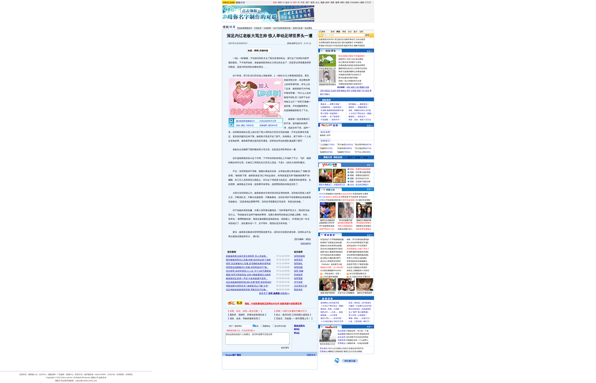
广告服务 (61, 374)
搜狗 (362, 2)
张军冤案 (298, 278)
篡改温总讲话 (336, 42)
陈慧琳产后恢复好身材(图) (331, 242)
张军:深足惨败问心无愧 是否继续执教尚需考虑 (248, 263)
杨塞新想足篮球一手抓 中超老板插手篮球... (247, 278)
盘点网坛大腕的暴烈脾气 (330, 258)
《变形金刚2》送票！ (332, 274)
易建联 (362, 87)
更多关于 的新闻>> (274, 293)
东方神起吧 (360, 148)
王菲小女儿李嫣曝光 (346, 293)
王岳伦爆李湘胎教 (330, 277)
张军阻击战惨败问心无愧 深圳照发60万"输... (247, 267)
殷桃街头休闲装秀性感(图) (331, 246)
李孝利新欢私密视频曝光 (357, 261)
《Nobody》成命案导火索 (331, 264)
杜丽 (367, 87)
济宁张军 (298, 282)
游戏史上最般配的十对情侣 (358, 270)
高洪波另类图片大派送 (352, 62)
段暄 (340, 59)
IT (299, 2)
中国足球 (258, 28)
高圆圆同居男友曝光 (327, 84)
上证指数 (324, 145)
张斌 (340, 81)
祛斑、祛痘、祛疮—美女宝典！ (245, 311)
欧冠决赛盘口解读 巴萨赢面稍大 (352, 56)
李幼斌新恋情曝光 (363, 223)
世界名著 (344, 197)
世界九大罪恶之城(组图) (357, 258)
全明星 (354, 91)
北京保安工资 (300, 286)
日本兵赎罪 (360, 39)
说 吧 (335, 125)
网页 (338, 32)
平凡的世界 (353, 197)
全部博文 (129, 374)
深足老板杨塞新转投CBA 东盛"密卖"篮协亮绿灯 (248, 282)
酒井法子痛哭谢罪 (364, 293)
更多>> (370, 51)
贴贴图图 (341, 334)
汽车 (303, 2)
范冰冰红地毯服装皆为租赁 (331, 249)
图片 (355, 32)
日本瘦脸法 (358, 42)
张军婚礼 (298, 263)
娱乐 (287, 2)
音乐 (350, 32)
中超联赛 (267, 28)
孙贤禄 (341, 65)
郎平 (348, 91)
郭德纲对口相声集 (333, 194)
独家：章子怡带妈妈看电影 (358, 239)
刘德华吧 (341, 148)
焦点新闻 (341, 331)
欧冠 (367, 91)
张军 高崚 (298, 271)
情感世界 (341, 340)
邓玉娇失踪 (339, 39)
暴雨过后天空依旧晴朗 (352, 351)
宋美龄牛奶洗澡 (325, 46)
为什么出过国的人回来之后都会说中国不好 (345, 348)
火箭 (357, 87)
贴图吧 (323, 152)
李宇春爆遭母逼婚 (326, 226)
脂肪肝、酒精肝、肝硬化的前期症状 (247, 314)
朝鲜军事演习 (349, 39)
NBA (348, 87)
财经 (295, 2)
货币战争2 (363, 197)
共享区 (322, 200)
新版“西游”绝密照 (328, 293)
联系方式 (79, 374)
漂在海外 (323, 348)
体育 (280, 2)
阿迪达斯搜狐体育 (244, 28)
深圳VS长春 (298, 28)
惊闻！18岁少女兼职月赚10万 (290, 311)
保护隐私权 (88, 374)
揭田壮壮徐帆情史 (327, 220)
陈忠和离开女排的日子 (352, 75)
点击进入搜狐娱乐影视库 (357, 267)
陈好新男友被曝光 (363, 229)
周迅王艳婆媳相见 (345, 226)
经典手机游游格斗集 (349, 200)
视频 (322, 2)
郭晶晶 (327, 91)
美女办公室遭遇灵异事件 (330, 261)
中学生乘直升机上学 (327, 69)
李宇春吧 (341, 145)
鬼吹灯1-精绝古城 (333, 197)
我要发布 (311, 355)
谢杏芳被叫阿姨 (351, 78)
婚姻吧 (340, 152)
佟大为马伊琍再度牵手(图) (357, 242)
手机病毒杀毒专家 (333, 200)
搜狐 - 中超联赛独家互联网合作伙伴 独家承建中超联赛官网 (273, 303)
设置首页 (23, 374)
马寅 (340, 75)
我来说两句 (292, 43)
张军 (329, 135)
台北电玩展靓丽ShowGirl (330, 270)
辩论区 (297, 333)
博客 (332, 2)
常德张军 (298, 274)
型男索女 (341, 343)
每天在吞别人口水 (327, 344)
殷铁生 (343, 91)
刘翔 (338, 91)
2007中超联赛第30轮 (282, 28)
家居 (312, 2)
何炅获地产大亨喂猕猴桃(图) (332, 239)
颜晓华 (341, 68)
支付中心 (43, 374)
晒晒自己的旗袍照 (335, 351)
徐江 (340, 62)
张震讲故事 (357, 194)
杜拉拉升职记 (346, 194)
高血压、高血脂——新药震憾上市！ (293, 318)
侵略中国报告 (359, 46)
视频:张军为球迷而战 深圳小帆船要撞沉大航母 (248, 274)
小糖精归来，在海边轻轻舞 (357, 343)
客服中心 (70, 374)
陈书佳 (341, 78)
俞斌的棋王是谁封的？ (354, 84)
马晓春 (341, 84)
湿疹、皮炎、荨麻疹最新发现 (244, 318)
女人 (317, 2)
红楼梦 (365, 194)
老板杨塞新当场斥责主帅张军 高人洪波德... (247, 256)
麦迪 (359, 91)
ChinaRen (354, 2)
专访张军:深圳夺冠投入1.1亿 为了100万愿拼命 (248, 271)
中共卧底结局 (337, 46)
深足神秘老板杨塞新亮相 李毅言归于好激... (247, 289)
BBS (342, 2)
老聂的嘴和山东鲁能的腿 (355, 71)
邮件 (327, 2)
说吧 (347, 2)
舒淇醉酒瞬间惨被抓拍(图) (357, 252)
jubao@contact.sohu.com (86, 381)
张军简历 (298, 260)
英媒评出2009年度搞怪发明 (357, 334)
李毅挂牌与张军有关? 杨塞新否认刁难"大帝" (247, 286)
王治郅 (333, 91)
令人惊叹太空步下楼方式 (360, 277)
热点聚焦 (308, 28)
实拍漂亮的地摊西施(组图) (357, 255)
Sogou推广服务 (233, 355)
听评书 (322, 194)
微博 (337, 2)
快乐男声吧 (360, 145)
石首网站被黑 (324, 42)
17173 (368, 2)
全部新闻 (120, 374)
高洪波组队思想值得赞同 (355, 65)
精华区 (297, 329)
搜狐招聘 (52, 374)
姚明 (353, 87)
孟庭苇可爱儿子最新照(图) (357, 264)
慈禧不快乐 (348, 46)
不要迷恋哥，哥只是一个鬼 (357, 331)
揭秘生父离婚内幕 (363, 220)
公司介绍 (111, 374)
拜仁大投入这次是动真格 (353, 59)
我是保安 (298, 289)
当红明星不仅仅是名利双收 (357, 337)
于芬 (363, 91)
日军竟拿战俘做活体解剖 (330, 255)
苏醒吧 (323, 148)
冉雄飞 (341, 71)
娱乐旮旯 (341, 337)
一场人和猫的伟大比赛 (352, 81)
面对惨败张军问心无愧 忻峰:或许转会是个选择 (248, 260)
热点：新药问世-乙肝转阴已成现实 (292, 314)
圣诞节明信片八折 (326, 229)
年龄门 (327, 94)
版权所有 (102, 377)
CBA (322, 91)
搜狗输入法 (33, 374)
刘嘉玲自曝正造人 (345, 229)
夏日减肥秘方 (347, 42)
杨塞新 (322, 135)
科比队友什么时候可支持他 (356, 68)
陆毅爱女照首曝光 (363, 226)
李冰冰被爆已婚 (345, 220)
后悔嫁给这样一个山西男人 (357, 340)
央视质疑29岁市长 (326, 39)
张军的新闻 (299, 256)
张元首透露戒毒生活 (358, 274)
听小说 (322, 197)
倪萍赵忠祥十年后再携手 (357, 246)
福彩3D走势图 (364, 200)
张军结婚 (298, 267)
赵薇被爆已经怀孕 (326, 223)
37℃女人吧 (360, 152)
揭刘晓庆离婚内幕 (345, 223)
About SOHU (100, 374)
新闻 (275, 2)
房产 (307, 2)
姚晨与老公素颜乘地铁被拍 (331, 252)
